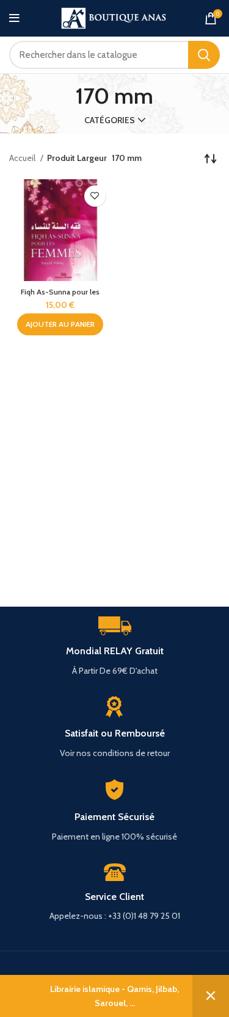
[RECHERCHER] (204, 55)
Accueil (23, 157)
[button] (60, 324)
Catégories (109, 120)
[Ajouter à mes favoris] (95, 196)
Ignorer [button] (210, 996)
